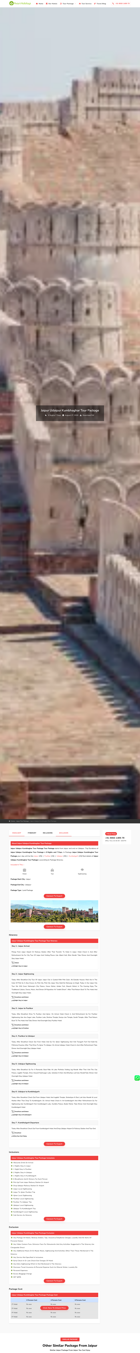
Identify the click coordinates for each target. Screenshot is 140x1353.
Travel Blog (101, 4)
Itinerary (32, 833)
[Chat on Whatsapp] (137, 1078)
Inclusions (48, 833)
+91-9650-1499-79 (114, 837)
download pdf (88, 415)
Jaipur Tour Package (22, 821)
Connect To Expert (54, 896)
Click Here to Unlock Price (54, 1308)
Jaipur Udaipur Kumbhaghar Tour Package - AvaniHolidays (20, 3)
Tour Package (68, 4)
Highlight (16, 833)
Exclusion (63, 833)
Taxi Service (87, 4)
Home (41, 4)
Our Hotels (52, 4)
